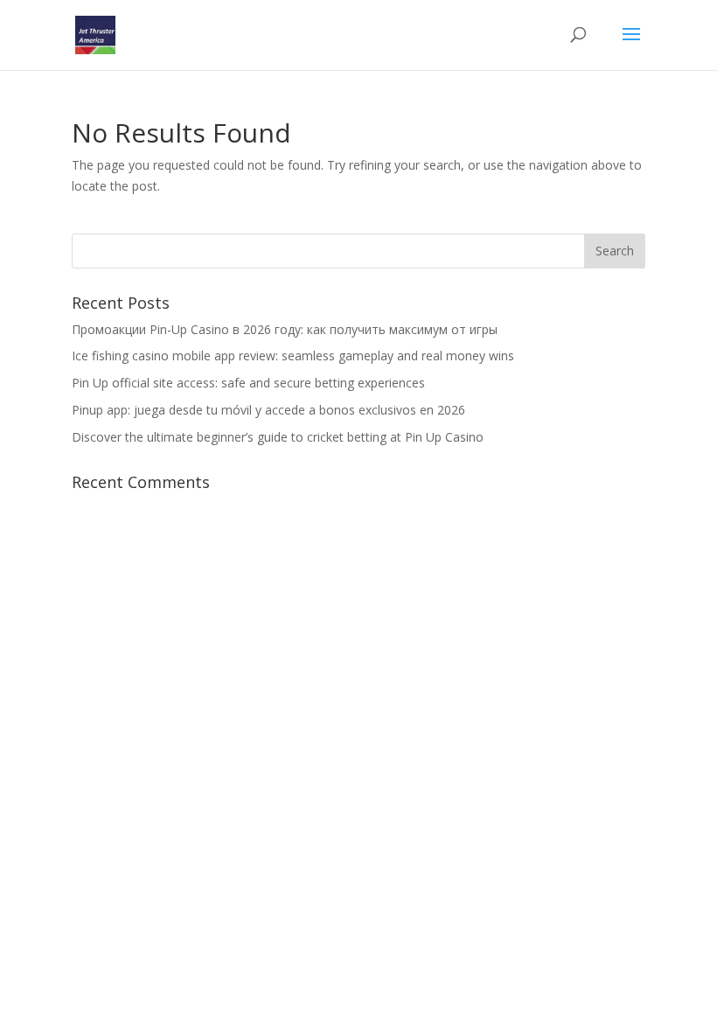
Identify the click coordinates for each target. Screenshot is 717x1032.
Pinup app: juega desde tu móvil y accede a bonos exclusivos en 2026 (268, 409)
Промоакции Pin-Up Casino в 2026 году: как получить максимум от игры (285, 329)
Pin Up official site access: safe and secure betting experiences (248, 382)
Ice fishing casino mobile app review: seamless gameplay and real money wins (293, 355)
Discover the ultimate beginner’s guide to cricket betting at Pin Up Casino (278, 437)
